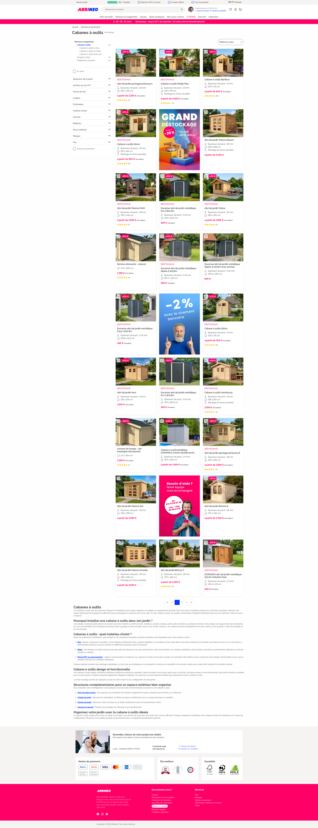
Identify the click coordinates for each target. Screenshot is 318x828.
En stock (80, 71)
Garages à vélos (83, 57)
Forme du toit (79, 91)
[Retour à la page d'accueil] (88, 9)
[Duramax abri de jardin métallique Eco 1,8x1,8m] (179, 371)
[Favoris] (230, 9)
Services (199, 789)
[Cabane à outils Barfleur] (223, 63)
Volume (76, 117)
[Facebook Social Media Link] (97, 814)
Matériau (77, 123)
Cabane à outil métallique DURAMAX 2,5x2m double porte (178, 451)
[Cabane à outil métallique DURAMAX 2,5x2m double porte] (179, 432)
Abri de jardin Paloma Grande (132, 570)
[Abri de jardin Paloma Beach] (223, 123)
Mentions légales (158, 809)
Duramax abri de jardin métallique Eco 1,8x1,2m (178, 209)
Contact (155, 795)
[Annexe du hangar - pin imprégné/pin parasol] (136, 432)
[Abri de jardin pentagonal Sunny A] (136, 63)
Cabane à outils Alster (128, 144)
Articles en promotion (86, 149)
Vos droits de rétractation (162, 803)
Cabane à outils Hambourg (218, 392)
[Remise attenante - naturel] (136, 247)
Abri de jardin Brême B (216, 506)
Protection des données (161, 800)
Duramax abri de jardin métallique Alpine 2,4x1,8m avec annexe (222, 265)
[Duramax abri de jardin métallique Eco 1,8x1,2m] (179, 187)
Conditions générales (160, 812)
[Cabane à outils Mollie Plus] (179, 63)
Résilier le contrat (160, 806)
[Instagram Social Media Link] (102, 814)
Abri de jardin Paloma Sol (130, 506)
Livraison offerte (177, 2)
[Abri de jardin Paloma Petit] (136, 187)
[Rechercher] (182, 9)
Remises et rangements (84, 42)
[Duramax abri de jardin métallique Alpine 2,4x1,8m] (179, 247)
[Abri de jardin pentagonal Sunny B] (223, 432)
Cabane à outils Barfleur (217, 79)
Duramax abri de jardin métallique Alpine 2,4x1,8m (178, 269)
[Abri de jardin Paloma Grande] (136, 553)
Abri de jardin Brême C (172, 570)
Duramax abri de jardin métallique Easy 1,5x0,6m (135, 330)
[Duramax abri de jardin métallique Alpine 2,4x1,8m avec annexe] (223, 247)
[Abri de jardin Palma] (223, 187)
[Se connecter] (235, 9)
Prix (75, 142)
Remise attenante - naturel (131, 264)
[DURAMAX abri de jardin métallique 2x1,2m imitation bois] (223, 553)
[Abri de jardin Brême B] (223, 489)
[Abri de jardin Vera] (136, 371)
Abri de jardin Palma (214, 208)
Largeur (76, 98)
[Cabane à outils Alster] (136, 123)
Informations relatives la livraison (208, 803)
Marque (76, 136)
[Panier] (240, 9)
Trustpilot (126, 2)
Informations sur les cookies (163, 797)
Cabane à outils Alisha (215, 328)
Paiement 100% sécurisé (150, 2)
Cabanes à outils (84, 45)
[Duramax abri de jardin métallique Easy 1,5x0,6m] (136, 307)
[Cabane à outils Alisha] (223, 307)
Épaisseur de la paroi (83, 79)
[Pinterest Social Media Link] (106, 814)
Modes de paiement (203, 800)
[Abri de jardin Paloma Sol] (136, 489)
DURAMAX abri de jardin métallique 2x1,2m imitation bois (223, 575)
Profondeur (78, 104)
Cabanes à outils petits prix (91, 54)
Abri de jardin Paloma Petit (131, 208)
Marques (198, 797)
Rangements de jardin (86, 60)
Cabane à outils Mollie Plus (175, 83)
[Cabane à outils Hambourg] (223, 371)
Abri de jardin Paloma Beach (219, 140)
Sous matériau (80, 130)
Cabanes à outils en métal (90, 51)
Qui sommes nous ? (162, 789)
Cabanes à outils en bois (89, 48)
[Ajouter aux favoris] (118, 52)
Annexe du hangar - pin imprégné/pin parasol (129, 450)
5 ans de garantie (201, 2)
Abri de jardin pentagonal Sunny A (135, 83)
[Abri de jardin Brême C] (179, 553)
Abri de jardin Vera (126, 392)
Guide (197, 805)
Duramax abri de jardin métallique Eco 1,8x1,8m (178, 394)
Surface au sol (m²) (82, 85)
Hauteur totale (80, 111)
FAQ (196, 795)
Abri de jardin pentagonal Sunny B (222, 453)
